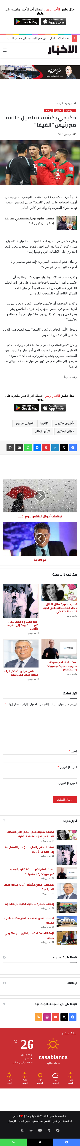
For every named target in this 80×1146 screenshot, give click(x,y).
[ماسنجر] (37, 447)
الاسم (73, 751)
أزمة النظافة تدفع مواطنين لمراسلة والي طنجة (29, 935)
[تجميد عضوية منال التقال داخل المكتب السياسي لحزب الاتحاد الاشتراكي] (59, 592)
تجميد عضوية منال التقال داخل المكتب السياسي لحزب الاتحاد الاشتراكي (60, 608)
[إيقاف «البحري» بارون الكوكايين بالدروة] (67, 907)
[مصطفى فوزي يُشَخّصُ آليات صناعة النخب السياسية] (21, 653)
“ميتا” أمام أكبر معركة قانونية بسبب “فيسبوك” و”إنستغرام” (62, 666)
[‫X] (64, 447)
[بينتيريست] (46, 447)
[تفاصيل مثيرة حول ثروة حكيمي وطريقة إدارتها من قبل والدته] (67, 223)
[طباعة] (10, 447)
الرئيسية (69, 103)
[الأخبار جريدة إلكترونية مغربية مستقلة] (62, 50)
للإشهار (12, 1121)
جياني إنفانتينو (23, 423)
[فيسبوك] (73, 447)
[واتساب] (28, 447)
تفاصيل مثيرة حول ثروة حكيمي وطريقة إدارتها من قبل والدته (29, 221)
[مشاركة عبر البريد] (19, 447)
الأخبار (17, 1116)
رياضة (48, 110)
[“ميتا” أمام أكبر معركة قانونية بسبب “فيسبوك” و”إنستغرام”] (59, 649)
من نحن (56, 1121)
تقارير (58, 110)
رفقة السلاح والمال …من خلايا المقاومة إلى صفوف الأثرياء (39, 38)
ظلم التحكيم (65, 431)
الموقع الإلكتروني (67, 783)
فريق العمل (24, 1121)
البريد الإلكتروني (67, 767)
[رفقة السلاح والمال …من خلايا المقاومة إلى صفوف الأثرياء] (21, 601)
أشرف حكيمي (64, 423)
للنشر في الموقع (41, 1121)
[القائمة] (5, 51)
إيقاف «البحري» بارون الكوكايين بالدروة (29, 903)
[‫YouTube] (55, 1017)
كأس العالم (42, 431)
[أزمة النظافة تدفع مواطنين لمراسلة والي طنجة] (67, 938)
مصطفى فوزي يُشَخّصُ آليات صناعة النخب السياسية (21, 673)
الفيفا (43, 423)
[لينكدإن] (55, 447)
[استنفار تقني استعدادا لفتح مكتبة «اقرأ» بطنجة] (67, 921)
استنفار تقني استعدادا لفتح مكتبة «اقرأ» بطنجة (29, 920)
